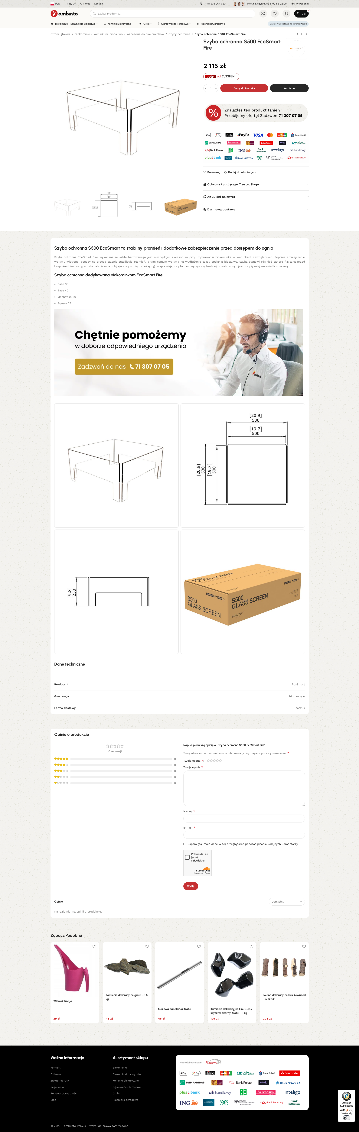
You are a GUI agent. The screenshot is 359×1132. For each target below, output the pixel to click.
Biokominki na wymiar (127, 1074)
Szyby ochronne (179, 34)
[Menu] (353, 1092)
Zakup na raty (60, 1080)
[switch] (346, 1117)
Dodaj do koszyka (244, 88)
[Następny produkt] (306, 34)
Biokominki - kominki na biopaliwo (99, 34)
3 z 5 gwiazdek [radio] (214, 760)
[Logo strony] (68, 13)
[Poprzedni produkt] (297, 34)
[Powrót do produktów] (302, 34)
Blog (53, 1099)
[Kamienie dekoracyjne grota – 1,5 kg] (127, 966)
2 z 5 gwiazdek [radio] (211, 760)
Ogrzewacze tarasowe (127, 1086)
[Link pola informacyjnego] (212, 3)
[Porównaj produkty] (263, 13)
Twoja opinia (193, 767)
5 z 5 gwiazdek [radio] (220, 760)
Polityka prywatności (64, 1093)
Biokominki (120, 1067)
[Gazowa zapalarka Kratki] (179, 973)
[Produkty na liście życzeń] (275, 13)
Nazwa (189, 811)
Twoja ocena (193, 760)
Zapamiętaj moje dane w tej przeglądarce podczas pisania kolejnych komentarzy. (243, 844)
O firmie (56, 1074)
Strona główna (60, 34)
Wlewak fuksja (62, 1001)
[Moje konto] (286, 13)
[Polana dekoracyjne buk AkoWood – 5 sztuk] (284, 966)
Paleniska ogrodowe (125, 1099)
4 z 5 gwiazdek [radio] (217, 760)
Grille (116, 1093)
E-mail (189, 827)
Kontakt (55, 1067)
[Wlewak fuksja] (75, 969)
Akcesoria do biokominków (145, 34)
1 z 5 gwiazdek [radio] (208, 760)
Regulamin (57, 1086)
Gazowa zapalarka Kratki (174, 1009)
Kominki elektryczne (126, 1080)
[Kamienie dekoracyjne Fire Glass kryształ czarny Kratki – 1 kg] (232, 973)
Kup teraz (289, 88)
